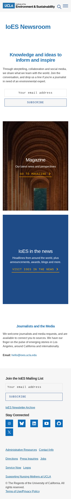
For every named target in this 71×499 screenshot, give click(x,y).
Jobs (43, 458)
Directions (12, 458)
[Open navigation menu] (65, 5)
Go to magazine (34, 174)
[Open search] (59, 7)
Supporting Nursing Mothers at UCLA (28, 476)
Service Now (13, 467)
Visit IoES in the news (34, 269)
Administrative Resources (21, 449)
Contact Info (46, 449)
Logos (27, 467)
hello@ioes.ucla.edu (24, 355)
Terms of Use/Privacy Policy (23, 491)
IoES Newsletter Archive (20, 407)
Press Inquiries (29, 458)
